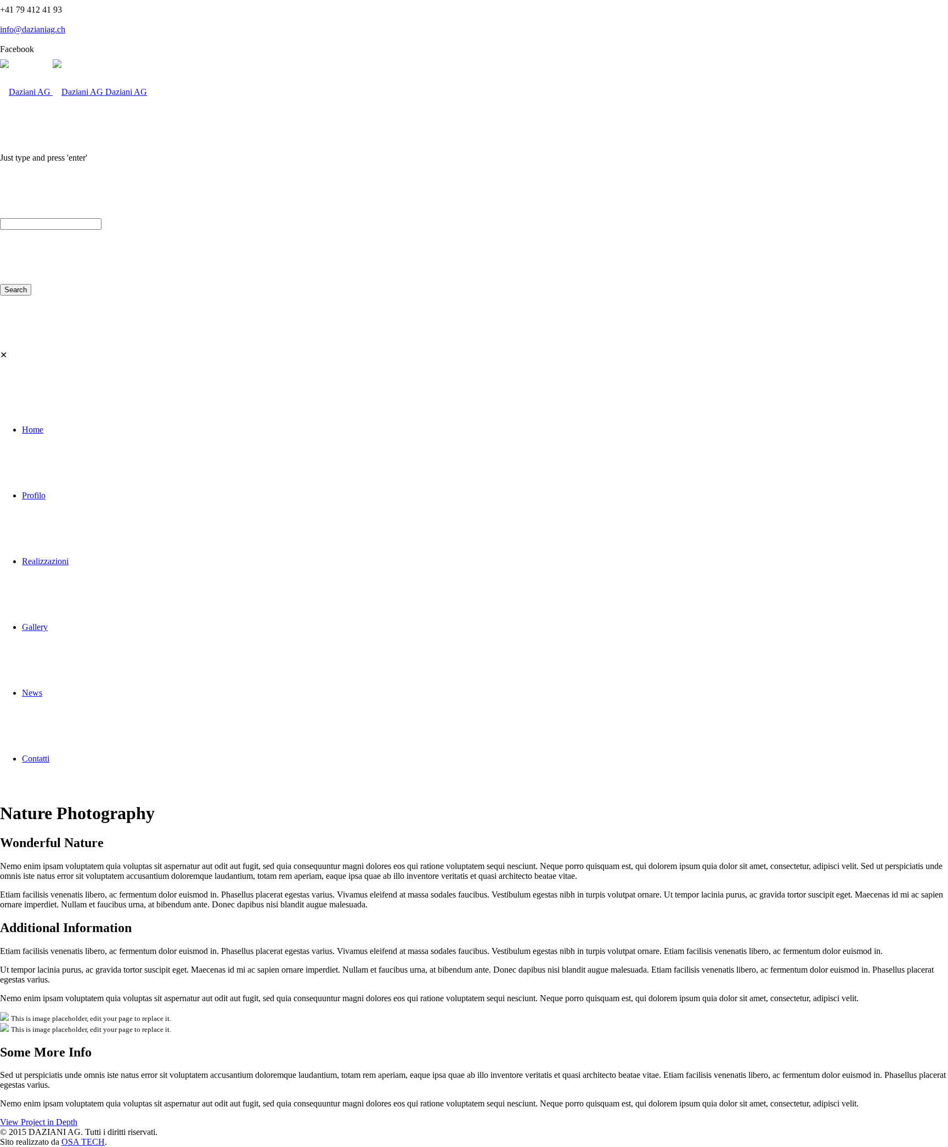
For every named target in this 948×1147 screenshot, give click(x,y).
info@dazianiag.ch (32, 29)
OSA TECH (83, 1141)
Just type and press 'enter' (43, 157)
